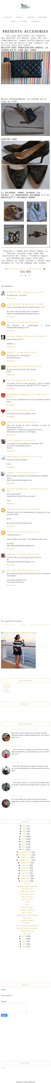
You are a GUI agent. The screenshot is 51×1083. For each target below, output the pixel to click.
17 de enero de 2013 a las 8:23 (33, 292)
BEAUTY (19, 17)
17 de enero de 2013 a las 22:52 (27, 532)
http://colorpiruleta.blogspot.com (19, 394)
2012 (24, 936)
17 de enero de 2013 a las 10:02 (30, 366)
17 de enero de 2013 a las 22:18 (28, 509)
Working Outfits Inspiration (27, 886)
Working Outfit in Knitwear (27, 928)
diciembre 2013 (25, 852)
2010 (24, 941)
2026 (25, 826)
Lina (8, 380)
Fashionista (11, 554)
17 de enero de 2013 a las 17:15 (27, 422)
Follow (3, 1067)
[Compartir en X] (25, 271)
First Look (27, 934)
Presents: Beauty (27, 920)
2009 (24, 944)
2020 (24, 831)
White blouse (17, 763)
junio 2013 (25, 868)
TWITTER (6, 689)
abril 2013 (25, 873)
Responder (11, 298)
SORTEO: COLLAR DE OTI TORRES (24, 729)
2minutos (10, 473)
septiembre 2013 (25, 860)
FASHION (30, 17)
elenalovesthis (12, 366)
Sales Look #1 (27, 913)
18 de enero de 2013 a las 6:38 (27, 554)
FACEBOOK (6, 691)
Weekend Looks (27, 907)
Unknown (10, 352)
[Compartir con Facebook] (27, 271)
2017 (24, 839)
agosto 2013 (25, 863)
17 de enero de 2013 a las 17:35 (30, 457)
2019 (24, 834)
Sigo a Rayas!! (17, 796)
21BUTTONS (42, 17)
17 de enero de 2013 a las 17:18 (23, 440)
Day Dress (27, 918)
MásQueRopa (12, 457)
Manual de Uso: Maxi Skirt (27, 915)
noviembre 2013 (25, 855)
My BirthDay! (17, 746)
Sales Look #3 (27, 889)
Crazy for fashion (13, 304)
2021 (24, 828)
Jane (8, 410)
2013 (24, 849)
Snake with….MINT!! (19, 779)
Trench (27, 884)
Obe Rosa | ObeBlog (14, 336)
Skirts (27, 902)
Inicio (23, 625)
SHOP (13, 21)
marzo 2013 (25, 876)
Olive (27, 905)
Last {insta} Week (27, 894)
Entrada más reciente (40, 625)
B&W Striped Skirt (27, 892)
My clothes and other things (17, 489)
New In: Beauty (27, 897)
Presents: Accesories (27, 910)
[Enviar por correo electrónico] (21, 271)
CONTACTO (35, 21)
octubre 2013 (25, 857)
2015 (24, 844)
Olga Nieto (11, 509)
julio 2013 (25, 865)
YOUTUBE (23, 21)
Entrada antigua (8, 625)
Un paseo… (27, 923)
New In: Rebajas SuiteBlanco (27, 926)
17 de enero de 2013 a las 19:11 (26, 473)
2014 (24, 847)
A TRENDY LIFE (14, 292)
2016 (24, 842)
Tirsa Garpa (11, 322)
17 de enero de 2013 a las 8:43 (32, 304)
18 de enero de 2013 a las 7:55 (28, 570)
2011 (24, 939)
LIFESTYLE (8, 17)
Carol (9, 440)
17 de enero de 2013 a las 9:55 (26, 352)
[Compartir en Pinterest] (30, 271)
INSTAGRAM (7, 685)
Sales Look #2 (27, 899)
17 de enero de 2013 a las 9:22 (27, 322)
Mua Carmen (12, 570)
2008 (24, 947)
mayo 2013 (25, 871)
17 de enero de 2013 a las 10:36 (23, 380)
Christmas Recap (27, 931)
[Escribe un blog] (23, 271)
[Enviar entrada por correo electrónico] (44, 269)
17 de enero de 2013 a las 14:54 (23, 410)
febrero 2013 (25, 878)
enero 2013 (25, 881)
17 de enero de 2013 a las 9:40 (34, 336)
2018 (24, 836)
